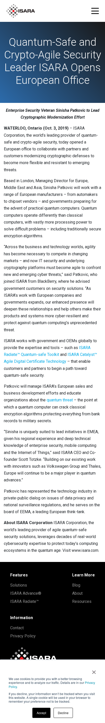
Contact (17, 627)
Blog (76, 585)
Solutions (18, 585)
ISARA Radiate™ (24, 601)
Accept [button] (41, 713)
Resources (81, 601)
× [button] (94, 670)
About (77, 593)
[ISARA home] (20, 11)
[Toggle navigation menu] (95, 11)
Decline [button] (63, 713)
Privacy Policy (23, 636)
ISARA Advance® (25, 593)
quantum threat (60, 400)
